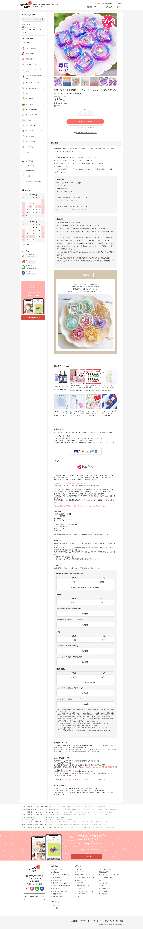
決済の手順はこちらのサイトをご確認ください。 (70, 483)
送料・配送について (57, 880)
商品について (55, 888)
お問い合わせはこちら (36, 896)
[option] (85, 44)
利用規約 (83, 921)
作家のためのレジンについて (60, 891)
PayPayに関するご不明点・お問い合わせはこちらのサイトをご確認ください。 (80, 506)
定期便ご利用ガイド (57, 896)
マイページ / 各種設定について (60, 885)
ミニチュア (33, 27)
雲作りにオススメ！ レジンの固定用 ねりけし (71, 209)
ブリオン (27, 32)
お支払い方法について (58, 877)
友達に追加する (31, 268)
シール (27, 27)
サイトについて (56, 894)
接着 (22, 27)
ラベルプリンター (26, 29)
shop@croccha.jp (91, 767)
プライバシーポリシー (95, 921)
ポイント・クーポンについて (60, 875)
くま (22, 32)
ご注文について (56, 872)
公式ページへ (31, 274)
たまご (34, 29)
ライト (39, 29)
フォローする (31, 256)
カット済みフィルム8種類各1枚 (66, 200)
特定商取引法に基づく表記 (114, 921)
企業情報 (74, 921)
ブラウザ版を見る (33, 318)
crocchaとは (55, 908)
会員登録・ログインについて (60, 869)
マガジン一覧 (55, 905)
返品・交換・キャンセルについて (61, 883)
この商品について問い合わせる (86, 133)
